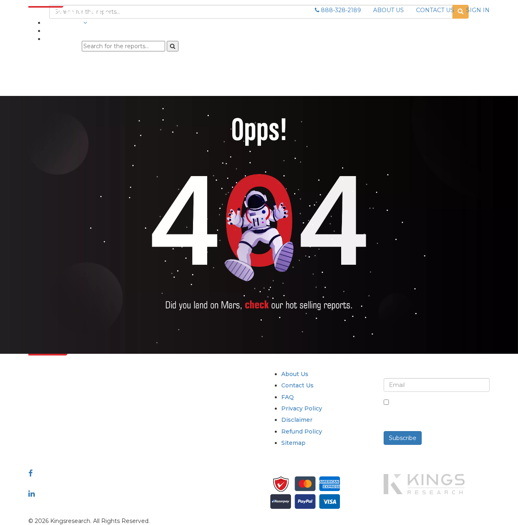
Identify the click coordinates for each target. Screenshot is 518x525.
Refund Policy (301, 431)
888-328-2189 (340, 10)
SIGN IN (478, 10)
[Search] (172, 46)
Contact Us (297, 385)
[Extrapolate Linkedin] (31, 493)
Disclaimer (296, 419)
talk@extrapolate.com (60, 431)
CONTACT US (435, 10)
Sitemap (293, 442)
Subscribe (402, 438)
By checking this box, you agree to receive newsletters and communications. (439, 411)
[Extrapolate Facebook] (30, 473)
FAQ (287, 397)
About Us (294, 374)
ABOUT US (388, 10)
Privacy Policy (301, 408)
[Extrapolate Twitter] (81, 483)
